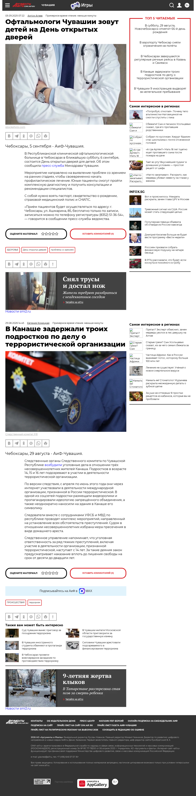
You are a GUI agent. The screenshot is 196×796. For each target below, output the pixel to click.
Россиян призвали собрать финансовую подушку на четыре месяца (164, 250)
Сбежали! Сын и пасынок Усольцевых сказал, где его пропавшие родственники (168, 127)
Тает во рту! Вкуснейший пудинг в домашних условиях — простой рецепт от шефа (166, 165)
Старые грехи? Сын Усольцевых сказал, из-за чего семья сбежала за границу (167, 345)
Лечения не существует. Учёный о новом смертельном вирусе (166, 369)
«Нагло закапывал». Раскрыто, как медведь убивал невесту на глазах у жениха (167, 177)
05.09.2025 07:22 (14, 15)
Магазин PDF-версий (111, 721)
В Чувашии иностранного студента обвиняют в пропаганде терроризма (42, 645)
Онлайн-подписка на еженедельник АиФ (153, 721)
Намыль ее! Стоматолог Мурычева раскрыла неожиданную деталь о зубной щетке (166, 383)
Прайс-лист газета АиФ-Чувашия (116, 725)
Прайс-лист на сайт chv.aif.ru (75, 725)
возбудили (54, 465)
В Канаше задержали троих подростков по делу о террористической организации (160, 75)
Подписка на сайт (42, 725)
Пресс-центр (87, 721)
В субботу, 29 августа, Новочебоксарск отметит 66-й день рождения (160, 29)
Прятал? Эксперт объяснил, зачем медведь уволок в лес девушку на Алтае (166, 332)
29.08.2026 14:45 (14, 323)
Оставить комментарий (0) (98, 234)
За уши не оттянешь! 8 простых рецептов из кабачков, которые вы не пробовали (168, 395)
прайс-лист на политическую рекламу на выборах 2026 (64, 730)
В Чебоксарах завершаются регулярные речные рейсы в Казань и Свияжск (160, 60)
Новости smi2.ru (18, 311)
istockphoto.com (15, 127)
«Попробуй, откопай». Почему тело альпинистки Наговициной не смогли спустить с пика (167, 114)
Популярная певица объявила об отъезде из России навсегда (163, 223)
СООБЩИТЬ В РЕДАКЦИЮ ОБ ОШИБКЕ (123, 730)
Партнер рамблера (64, 782)
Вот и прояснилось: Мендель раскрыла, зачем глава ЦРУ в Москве (167, 198)
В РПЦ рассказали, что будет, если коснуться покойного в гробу (165, 261)
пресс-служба (53, 165)
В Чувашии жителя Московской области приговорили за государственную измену (101, 633)
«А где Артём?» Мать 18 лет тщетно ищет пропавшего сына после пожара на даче (166, 152)
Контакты (36, 721)
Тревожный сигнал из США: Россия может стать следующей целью (166, 210)
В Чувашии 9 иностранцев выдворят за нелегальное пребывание (160, 90)
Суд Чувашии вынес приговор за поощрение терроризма (41, 632)
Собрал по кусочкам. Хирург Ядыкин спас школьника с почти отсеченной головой (168, 139)
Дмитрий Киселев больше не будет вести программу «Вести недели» (166, 236)
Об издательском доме (61, 721)
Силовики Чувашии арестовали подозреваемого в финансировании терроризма (101, 645)
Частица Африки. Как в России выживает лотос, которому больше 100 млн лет (167, 357)
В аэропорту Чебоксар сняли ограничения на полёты (160, 44)
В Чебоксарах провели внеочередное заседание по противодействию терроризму (40, 657)
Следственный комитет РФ (21, 434)
